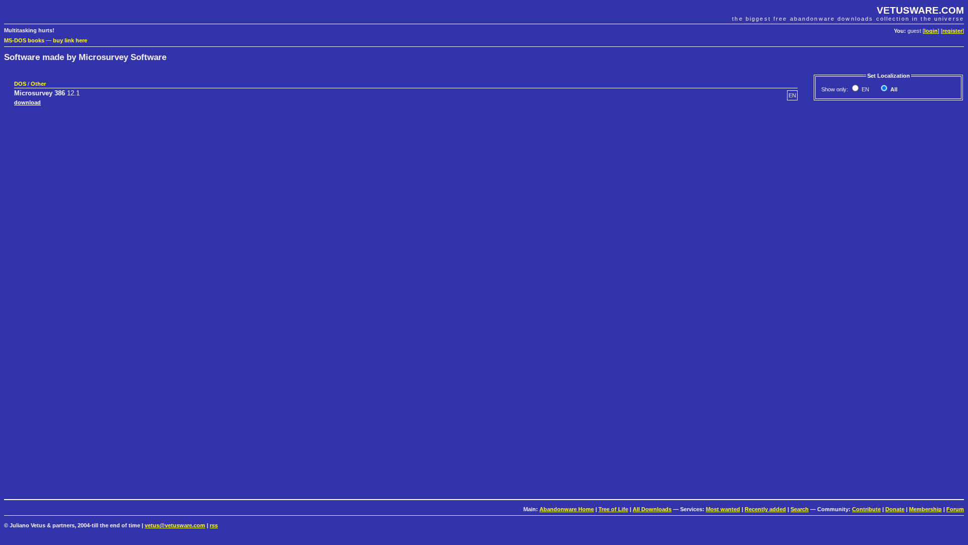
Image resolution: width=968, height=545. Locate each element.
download (27, 102)
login (931, 31)
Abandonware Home (566, 509)
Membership (925, 509)
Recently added (765, 509)
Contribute (866, 509)
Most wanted (723, 509)
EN (864, 89)
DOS (20, 84)
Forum (955, 509)
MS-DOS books (24, 40)
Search (800, 509)
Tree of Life (613, 509)
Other (38, 84)
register (952, 31)
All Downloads (652, 509)
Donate (894, 509)
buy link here (70, 40)
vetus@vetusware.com (175, 525)
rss (214, 525)
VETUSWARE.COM (920, 10)
